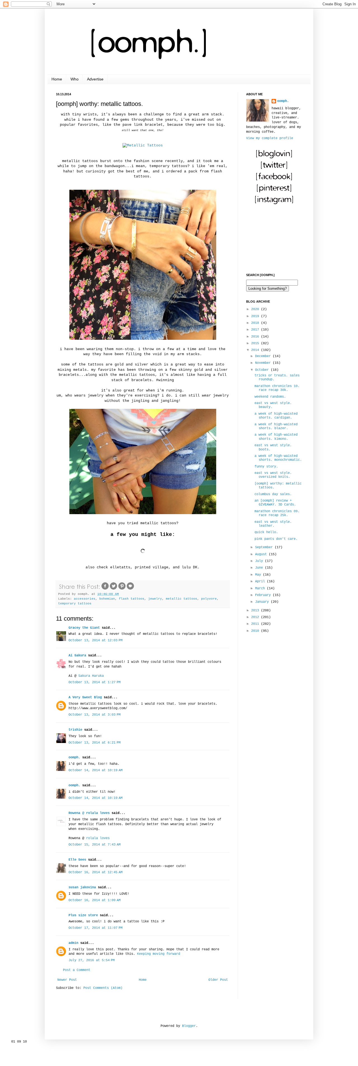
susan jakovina (82, 887)
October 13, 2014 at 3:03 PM (95, 715)
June (260, 568)
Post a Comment (76, 970)
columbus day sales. (273, 494)
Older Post (218, 980)
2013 (256, 610)
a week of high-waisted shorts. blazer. (276, 426)
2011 (256, 624)
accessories (84, 598)
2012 (256, 617)
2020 (256, 309)
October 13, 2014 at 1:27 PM (95, 682)
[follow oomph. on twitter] (274, 169)
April (261, 581)
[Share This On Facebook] (105, 589)
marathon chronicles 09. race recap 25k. (277, 513)
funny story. (266, 467)
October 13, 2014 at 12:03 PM (96, 640)
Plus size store (83, 915)
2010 (256, 631)
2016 (256, 337)
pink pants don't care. (276, 539)
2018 (256, 323)
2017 (256, 330)
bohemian (107, 598)
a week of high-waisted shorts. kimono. (276, 437)
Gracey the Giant (84, 628)
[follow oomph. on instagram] (274, 204)
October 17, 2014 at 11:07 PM (96, 928)
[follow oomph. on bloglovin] (274, 158)
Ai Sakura (77, 655)
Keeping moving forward (158, 954)
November (264, 363)
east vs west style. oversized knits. (273, 475)
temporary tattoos (74, 603)
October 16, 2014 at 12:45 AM (96, 872)
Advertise (95, 79)
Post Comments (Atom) (103, 988)
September (265, 547)
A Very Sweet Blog (85, 697)
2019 (256, 316)
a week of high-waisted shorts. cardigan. (276, 416)
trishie (75, 730)
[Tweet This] (113, 589)
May (259, 575)
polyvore (209, 598)
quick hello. (266, 532)
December (264, 356)
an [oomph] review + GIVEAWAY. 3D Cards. (275, 503)
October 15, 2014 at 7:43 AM (95, 845)
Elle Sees (77, 860)
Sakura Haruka (91, 676)
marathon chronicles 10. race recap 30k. (277, 388)
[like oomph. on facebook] (274, 181)
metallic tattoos (181, 598)
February (264, 595)
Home (56, 79)
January (263, 602)
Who (74, 79)
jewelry (155, 598)
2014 (256, 350)
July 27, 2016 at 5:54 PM (92, 960)
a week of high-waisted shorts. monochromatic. (278, 458)
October (263, 370)
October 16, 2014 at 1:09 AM (95, 900)
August (262, 554)
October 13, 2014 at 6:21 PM (95, 743)
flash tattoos (131, 598)
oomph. (74, 757)
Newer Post (67, 980)
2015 (256, 343)
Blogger (189, 1026)
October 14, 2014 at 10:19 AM (96, 770)
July (260, 561)
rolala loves (98, 838)
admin (73, 943)
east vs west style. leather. (273, 524)
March (261, 588)
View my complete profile (269, 138)
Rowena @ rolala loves (89, 813)
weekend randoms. (270, 397)
